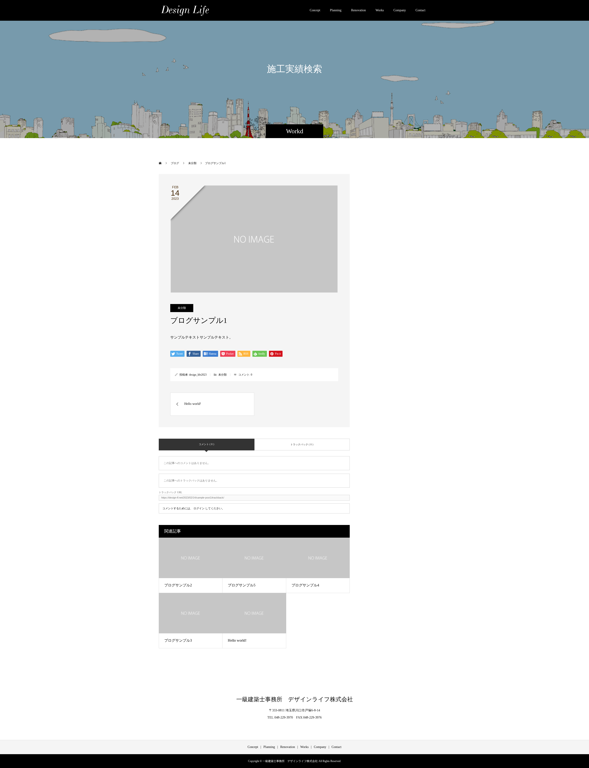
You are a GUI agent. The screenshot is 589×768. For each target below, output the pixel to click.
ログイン (199, 508)
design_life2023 (198, 374)
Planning (335, 10)
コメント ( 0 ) (206, 444)
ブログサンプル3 (178, 640)
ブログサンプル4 (305, 585)
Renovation (358, 10)
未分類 (182, 308)
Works (379, 10)
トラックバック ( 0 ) (301, 444)
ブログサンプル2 (178, 585)
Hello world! (237, 640)
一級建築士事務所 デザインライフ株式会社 (294, 699)
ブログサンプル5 (241, 585)
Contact (420, 10)
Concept (315, 10)
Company (399, 10)
